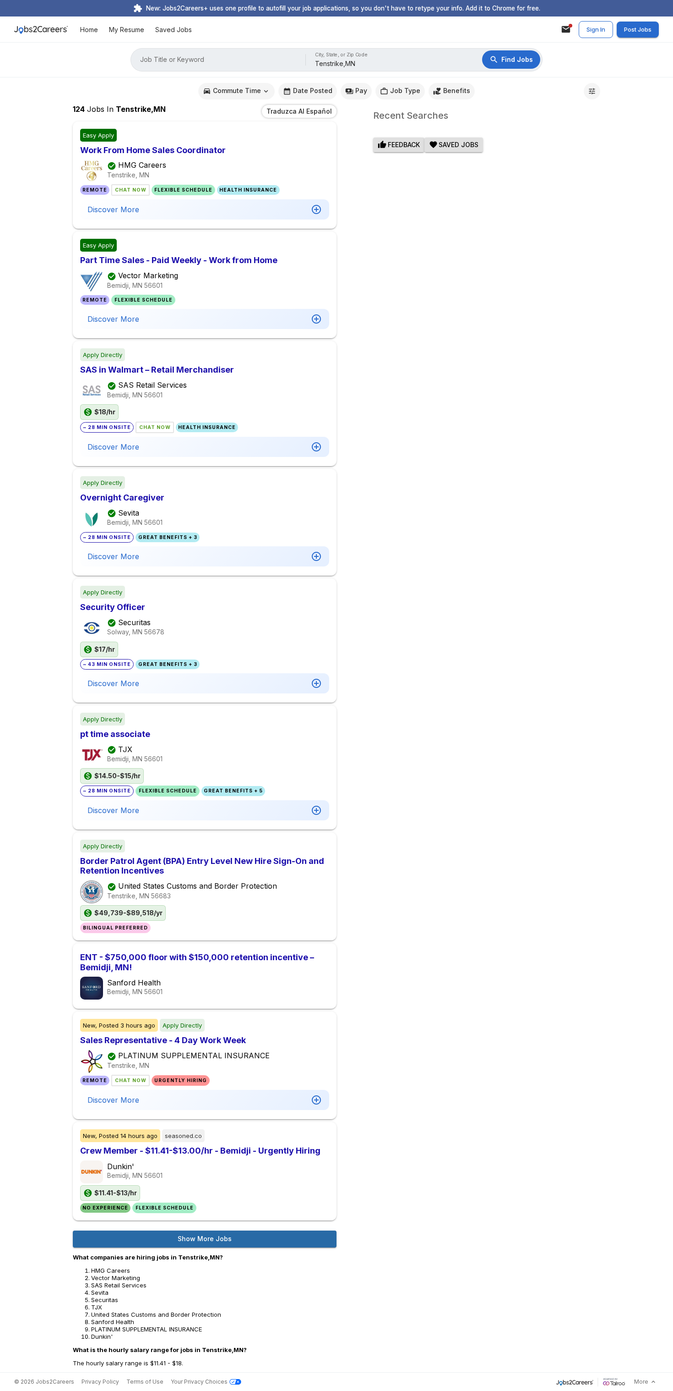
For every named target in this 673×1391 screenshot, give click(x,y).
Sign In (595, 29)
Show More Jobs (205, 1239)
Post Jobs (637, 29)
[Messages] (566, 29)
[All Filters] (592, 91)
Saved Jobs (173, 29)
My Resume (126, 29)
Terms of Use (144, 1381)
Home (89, 29)
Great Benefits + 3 (167, 537)
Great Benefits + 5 (233, 791)
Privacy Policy (100, 1381)
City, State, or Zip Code (341, 55)
